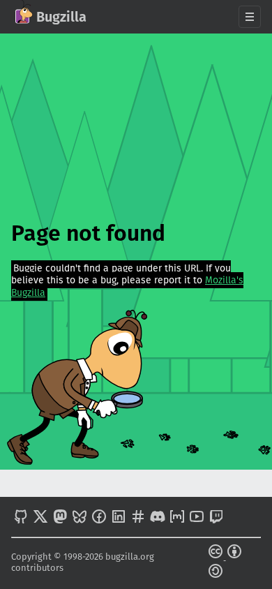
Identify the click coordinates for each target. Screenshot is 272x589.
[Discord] (157, 518)
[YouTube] (196, 518)
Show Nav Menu (250, 17)
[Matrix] (177, 518)
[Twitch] (216, 518)
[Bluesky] (79, 518)
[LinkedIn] (118, 518)
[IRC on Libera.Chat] (138, 518)
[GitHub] (21, 518)
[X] (40, 518)
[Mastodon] (60, 518)
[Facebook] (99, 518)
